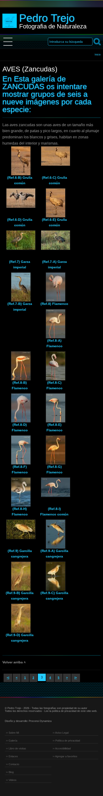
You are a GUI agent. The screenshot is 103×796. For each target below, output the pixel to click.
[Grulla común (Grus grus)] (19, 158)
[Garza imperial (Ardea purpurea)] (19, 242)
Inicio (98, 54)
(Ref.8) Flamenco (54, 304)
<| (8, 677)
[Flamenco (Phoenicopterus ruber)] (54, 284)
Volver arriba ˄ (14, 662)
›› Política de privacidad (66, 740)
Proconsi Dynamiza (40, 721)
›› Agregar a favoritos (65, 756)
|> (75, 677)
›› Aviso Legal (61, 732)
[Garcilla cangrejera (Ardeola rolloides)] (19, 531)
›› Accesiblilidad (62, 748)
